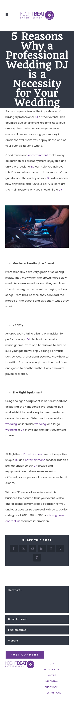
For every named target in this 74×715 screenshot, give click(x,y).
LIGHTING (51, 675)
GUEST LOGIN (54, 693)
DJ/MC (51, 663)
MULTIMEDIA (51, 681)
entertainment (38, 155)
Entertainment (33, 454)
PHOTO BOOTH (51, 669)
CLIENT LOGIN (51, 687)
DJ (36, 117)
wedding (11, 424)
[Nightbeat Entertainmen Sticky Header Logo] (37, 12)
